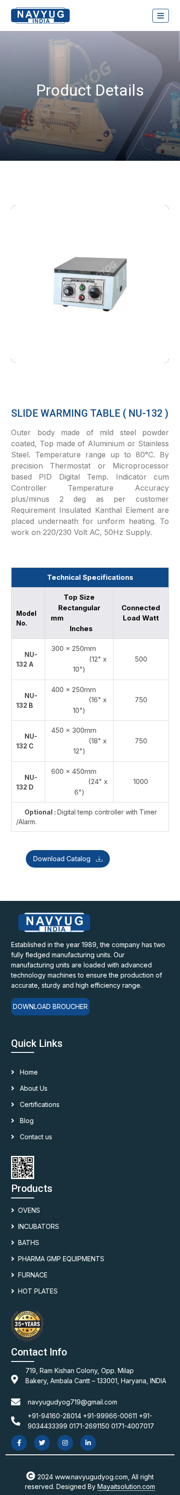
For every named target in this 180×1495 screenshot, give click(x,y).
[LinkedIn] (88, 1443)
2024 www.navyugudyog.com (82, 1477)
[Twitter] (42, 1443)
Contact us (35, 1137)
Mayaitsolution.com (126, 1486)
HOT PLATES (38, 1291)
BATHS (28, 1242)
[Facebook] (19, 1443)
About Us (33, 1088)
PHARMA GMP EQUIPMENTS (61, 1259)
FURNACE (33, 1275)
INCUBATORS (38, 1226)
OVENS (29, 1210)
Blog (26, 1120)
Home (28, 1072)
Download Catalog (62, 859)
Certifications (39, 1104)
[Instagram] (65, 1443)
